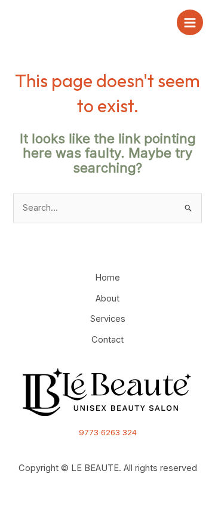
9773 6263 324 (108, 432)
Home (107, 277)
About (107, 298)
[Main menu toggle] (190, 23)
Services (107, 318)
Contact (107, 339)
